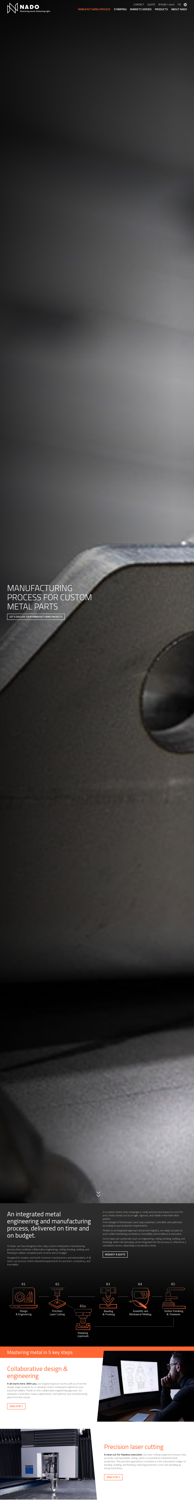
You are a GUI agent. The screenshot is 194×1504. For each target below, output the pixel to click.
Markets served (141, 9)
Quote (151, 4)
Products (161, 9)
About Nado (179, 9)
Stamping (120, 9)
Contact (139, 4)
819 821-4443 (166, 4)
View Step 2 (113, 1477)
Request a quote (115, 1254)
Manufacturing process (94, 9)
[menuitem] (179, 4)
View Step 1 (16, 1406)
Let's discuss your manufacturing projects (36, 617)
